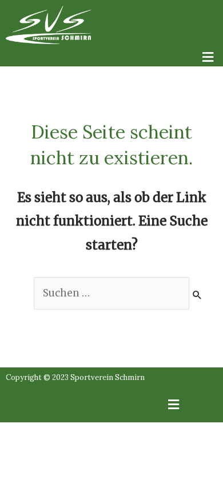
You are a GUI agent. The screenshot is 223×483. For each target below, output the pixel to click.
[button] (111, 58)
